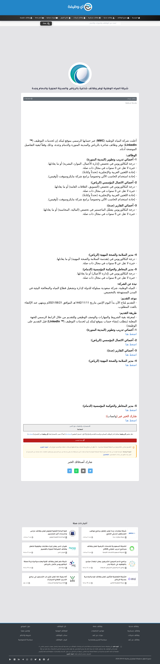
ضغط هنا (30, 434)
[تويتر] (35, 659)
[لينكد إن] (18, 659)
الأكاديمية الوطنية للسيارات (56, 583)
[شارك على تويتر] (90, 471)
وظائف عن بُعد (133, 640)
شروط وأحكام (25, 636)
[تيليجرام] (22, 659)
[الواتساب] (27, 659)
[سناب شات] (39, 659)
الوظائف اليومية (61, 631)
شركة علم (62, 568)
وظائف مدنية (134, 627)
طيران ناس (61, 552)
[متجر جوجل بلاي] (10, 659)
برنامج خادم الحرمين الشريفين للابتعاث (112, 568)
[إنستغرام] (31, 659)
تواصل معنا (25, 631)
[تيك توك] (48, 659)
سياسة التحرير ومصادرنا (97, 640)
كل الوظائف (61, 627)
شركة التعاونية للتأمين (117, 583)
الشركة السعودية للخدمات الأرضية (114, 552)
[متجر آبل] (14, 659)
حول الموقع (25, 627)
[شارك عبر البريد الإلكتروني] (83, 471)
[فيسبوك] (44, 659)
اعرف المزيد (44, 447)
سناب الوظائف (61, 636)
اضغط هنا (131, 334)
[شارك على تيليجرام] (69, 471)
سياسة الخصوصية (25, 640)
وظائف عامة (97, 627)
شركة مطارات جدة (119, 537)
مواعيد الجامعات (97, 631)
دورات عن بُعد (97, 636)
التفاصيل (106, 454)
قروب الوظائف (61, 640)
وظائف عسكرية (134, 631)
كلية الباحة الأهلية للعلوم (57, 537)
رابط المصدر (79, 440)
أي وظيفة (128, 659)
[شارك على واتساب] (76, 471)
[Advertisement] (80, 45)
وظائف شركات (131, 99)
